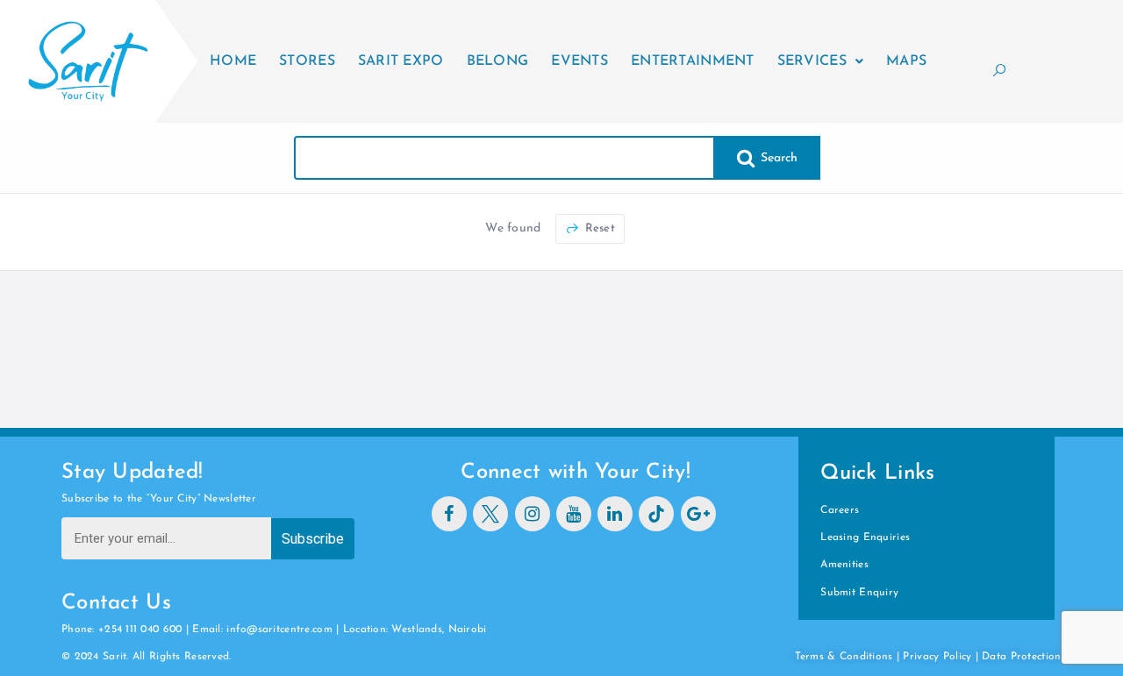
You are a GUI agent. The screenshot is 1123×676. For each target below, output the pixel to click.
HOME (233, 61)
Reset (598, 228)
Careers (839, 510)
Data (996, 656)
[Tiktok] (656, 513)
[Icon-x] (490, 513)
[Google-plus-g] (698, 513)
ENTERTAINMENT (693, 61)
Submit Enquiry (859, 592)
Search (777, 158)
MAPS (906, 61)
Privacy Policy (937, 656)
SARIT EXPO (401, 61)
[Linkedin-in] (615, 513)
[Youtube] (573, 513)
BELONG (498, 61)
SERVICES (812, 61)
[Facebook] (449, 513)
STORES (307, 61)
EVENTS (579, 61)
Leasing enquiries (865, 537)
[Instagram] (532, 513)
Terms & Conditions (844, 656)
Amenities (844, 564)
